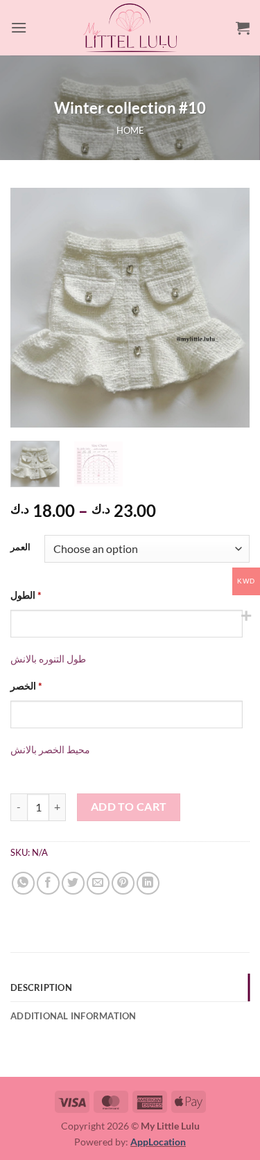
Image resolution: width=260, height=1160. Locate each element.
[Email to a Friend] (98, 883)
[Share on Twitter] (73, 883)
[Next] (227, 307)
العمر (20, 547)
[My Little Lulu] (130, 27)
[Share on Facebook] (48, 883)
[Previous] (32, 307)
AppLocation (158, 1142)
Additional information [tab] (73, 1015)
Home (130, 130)
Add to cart (129, 806)
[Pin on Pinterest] (123, 883)
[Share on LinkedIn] (148, 883)
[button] (18, 27)
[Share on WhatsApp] (23, 883)
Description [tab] (41, 987)
